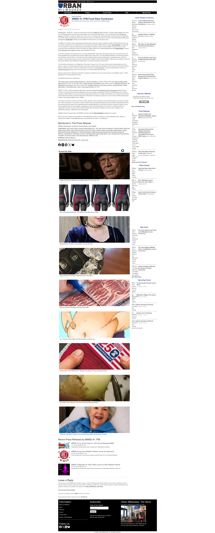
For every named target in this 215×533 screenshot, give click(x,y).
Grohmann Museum (70, 137)
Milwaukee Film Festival (68, 50)
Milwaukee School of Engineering (108, 90)
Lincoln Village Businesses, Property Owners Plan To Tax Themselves (146, 22)
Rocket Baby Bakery (102, 134)
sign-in (77, 493)
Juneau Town (84, 140)
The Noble (90, 85)
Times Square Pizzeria (87, 87)
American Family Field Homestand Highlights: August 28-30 (147, 115)
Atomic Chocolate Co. (93, 81)
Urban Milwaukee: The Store (136, 501)
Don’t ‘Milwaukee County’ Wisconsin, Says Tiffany (145, 181)
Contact (61, 512)
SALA (79, 87)
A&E (126, 13)
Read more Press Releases (139, 162)
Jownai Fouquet (88, 83)
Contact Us (84, 497)
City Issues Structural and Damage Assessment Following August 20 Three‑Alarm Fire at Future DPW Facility (145, 132)
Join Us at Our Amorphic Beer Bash (67, 1)
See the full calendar (137, 328)
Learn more (99, 486)
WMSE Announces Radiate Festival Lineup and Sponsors (92, 451)
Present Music (100, 68)
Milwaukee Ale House (121, 83)
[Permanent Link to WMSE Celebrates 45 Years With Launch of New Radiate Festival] (64, 475)
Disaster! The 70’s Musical (144, 313)
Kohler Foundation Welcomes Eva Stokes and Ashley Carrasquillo (146, 268)
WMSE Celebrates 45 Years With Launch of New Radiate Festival (95, 464)
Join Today (144, 102)
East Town (77, 140)
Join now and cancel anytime (66, 490)
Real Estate (68, 13)
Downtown (71, 140)
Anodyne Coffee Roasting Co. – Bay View (90, 128)
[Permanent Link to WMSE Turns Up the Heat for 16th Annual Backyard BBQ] (64, 448)
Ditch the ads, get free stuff (97, 517)
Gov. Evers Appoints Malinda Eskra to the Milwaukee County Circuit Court (147, 249)
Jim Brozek (69, 39)
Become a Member (144, 93)
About (60, 507)
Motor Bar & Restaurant (117, 132)
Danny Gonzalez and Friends (145, 304)
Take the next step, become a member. (100, 515)
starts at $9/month (90, 486)
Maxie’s (125, 130)
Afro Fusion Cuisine (63, 81)
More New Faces (136, 277)
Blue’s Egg (127, 128)
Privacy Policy (63, 514)
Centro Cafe (61, 83)
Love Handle (96, 83)
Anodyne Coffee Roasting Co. (78, 81)
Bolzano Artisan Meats (121, 81)
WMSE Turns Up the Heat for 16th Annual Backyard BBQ (92, 443)
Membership (146, 13)
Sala (109, 134)
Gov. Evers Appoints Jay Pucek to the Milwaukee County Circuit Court (147, 231)
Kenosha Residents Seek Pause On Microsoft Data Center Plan (147, 58)
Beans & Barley (119, 128)
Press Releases (144, 111)
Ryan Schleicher (99, 113)
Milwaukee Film (75, 132)
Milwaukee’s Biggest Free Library (146, 295)
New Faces (144, 227)
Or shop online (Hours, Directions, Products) (132, 525)
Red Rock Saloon (118, 85)
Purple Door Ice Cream (106, 85)
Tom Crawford (116, 45)
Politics (87, 13)
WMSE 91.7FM (63, 29)
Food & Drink (107, 13)
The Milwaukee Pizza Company (120, 134)
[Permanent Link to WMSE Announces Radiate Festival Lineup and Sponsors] (64, 461)
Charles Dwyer (67, 126)
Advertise (61, 509)
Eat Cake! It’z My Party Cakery (87, 130)
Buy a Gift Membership (138, 106)
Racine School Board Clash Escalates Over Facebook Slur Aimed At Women (146, 76)
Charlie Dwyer (119, 48)
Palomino (96, 85)
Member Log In (90, 1)
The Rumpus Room (71, 87)
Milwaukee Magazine (64, 69)
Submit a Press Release (65, 517)
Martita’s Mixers (117, 130)
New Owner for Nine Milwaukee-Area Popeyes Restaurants (147, 45)
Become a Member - (82, 1)
